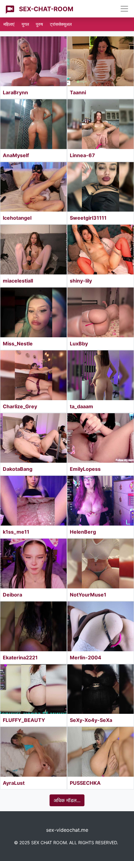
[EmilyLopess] (100, 438)
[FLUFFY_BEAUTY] (33, 689)
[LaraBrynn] (33, 61)
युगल (25, 24)
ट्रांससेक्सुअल (61, 24)
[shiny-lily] (100, 249)
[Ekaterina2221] (33, 626)
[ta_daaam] (100, 375)
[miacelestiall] (33, 249)
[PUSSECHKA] (100, 752)
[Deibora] (33, 563)
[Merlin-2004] (100, 626)
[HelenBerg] (100, 501)
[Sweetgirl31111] (100, 187)
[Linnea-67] (100, 124)
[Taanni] (100, 61)
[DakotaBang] (33, 438)
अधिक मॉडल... (67, 800)
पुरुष (39, 24)
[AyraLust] (33, 752)
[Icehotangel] (33, 187)
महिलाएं (8, 24)
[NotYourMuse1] (100, 563)
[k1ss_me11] (33, 501)
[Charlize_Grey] (33, 375)
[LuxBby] (100, 312)
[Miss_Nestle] (33, 312)
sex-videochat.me (67, 830)
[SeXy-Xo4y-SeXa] (100, 689)
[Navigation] (124, 8)
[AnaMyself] (33, 124)
